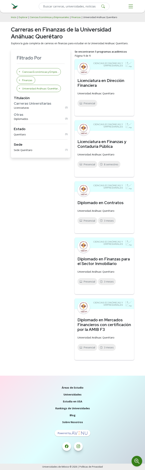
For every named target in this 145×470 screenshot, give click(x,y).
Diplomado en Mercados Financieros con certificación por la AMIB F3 (104, 324)
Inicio (13, 17)
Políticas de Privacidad (91, 466)
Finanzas (76, 17)
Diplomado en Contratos (100, 202)
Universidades (72, 394)
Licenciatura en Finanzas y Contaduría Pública (101, 144)
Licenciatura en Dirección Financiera (100, 83)
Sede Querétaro (23, 150)
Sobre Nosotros (72, 422)
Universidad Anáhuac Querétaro (95, 93)
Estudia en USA (72, 401)
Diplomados (21, 119)
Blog (73, 415)
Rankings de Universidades (72, 408)
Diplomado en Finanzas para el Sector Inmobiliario (103, 261)
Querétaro (20, 134)
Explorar (23, 17)
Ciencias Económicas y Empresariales (49, 17)
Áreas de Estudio (72, 387)
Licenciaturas (21, 107)
